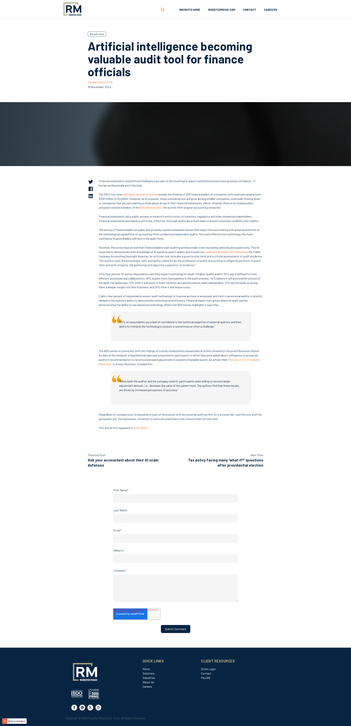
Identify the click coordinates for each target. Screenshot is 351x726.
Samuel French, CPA (100, 82)
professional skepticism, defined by (226, 252)
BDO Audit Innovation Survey (140, 194)
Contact (206, 673)
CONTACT (249, 9)
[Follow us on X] (90, 707)
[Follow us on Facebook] (74, 707)
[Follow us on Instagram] (98, 707)
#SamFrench (97, 34)
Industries (149, 677)
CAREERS (270, 9)
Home (146, 669)
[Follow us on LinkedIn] (82, 707)
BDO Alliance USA (150, 207)
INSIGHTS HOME (189, 9)
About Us (148, 682)
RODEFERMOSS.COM (221, 9)
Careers (147, 686)
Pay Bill (205, 677)
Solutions (148, 673)
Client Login (208, 669)
